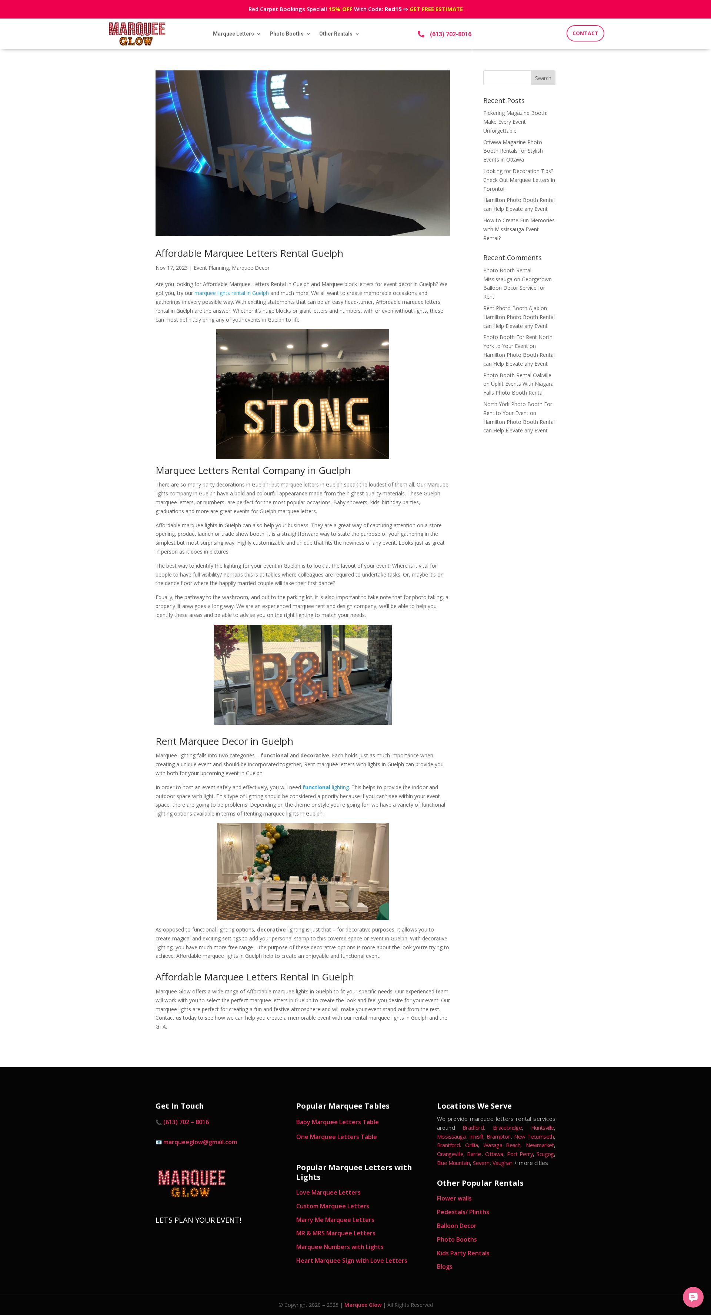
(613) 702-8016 (450, 34)
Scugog (545, 1154)
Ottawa (494, 1154)
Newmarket (540, 1145)
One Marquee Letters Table (336, 1137)
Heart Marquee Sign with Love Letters (351, 1260)
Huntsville (542, 1127)
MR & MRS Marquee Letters (335, 1233)
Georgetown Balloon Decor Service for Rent (517, 288)
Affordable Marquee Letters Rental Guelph (249, 253)
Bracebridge (507, 1127)
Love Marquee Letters (328, 1192)
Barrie (474, 1154)
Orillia (471, 1145)
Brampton (498, 1136)
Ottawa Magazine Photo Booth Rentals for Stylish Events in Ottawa (513, 151)
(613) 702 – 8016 (186, 1122)
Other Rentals (336, 34)
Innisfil (476, 1136)
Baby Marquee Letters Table (337, 1122)
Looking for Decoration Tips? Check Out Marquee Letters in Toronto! (519, 179)
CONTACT (585, 33)
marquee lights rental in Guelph (231, 292)
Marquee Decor (251, 267)
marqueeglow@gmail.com (200, 1142)
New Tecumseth (534, 1136)
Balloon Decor (457, 1226)
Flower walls (454, 1198)
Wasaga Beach (501, 1145)
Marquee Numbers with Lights (340, 1247)
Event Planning (211, 267)
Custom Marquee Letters (332, 1206)
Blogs (445, 1266)
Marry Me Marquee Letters (335, 1220)
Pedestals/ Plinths (463, 1212)
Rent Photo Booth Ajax (511, 308)
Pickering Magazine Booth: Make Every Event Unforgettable (515, 121)
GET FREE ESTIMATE (436, 9)
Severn (481, 1162)
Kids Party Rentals (463, 1253)
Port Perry (520, 1154)
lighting (326, 787)
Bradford (473, 1127)
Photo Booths (287, 34)
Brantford (448, 1145)
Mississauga (451, 1136)
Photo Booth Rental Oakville (517, 375)
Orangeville (450, 1154)
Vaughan (503, 1162)
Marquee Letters (233, 34)
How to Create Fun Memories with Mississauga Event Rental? (519, 229)
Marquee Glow (362, 1304)
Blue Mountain (453, 1162)
